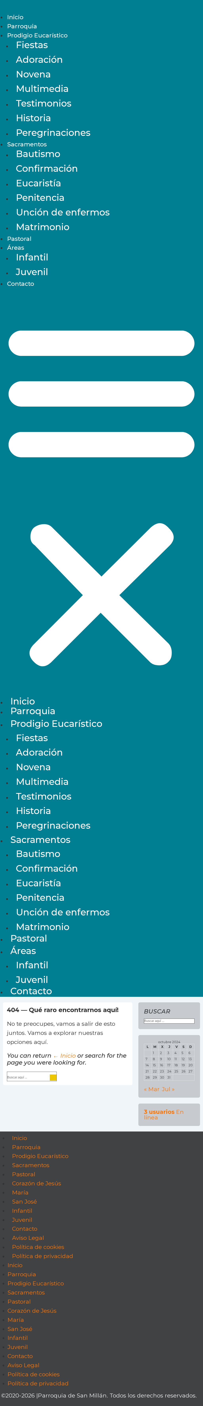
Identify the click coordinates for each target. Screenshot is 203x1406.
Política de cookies (38, 1247)
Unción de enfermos (63, 212)
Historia (33, 118)
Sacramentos (27, 144)
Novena (33, 74)
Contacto (20, 283)
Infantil (32, 257)
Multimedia (42, 88)
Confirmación (47, 168)
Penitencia (40, 197)
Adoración (39, 59)
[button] (101, 493)
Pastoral (19, 238)
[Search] (53, 1077)
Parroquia (22, 26)
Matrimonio (42, 227)
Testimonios (43, 103)
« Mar (152, 1089)
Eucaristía (38, 183)
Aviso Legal (28, 1237)
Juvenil (32, 271)
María (20, 1192)
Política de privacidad (42, 1256)
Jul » (168, 1089)
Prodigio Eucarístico (37, 35)
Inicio (15, 17)
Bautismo (38, 153)
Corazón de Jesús (36, 1183)
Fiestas (32, 45)
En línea (164, 1114)
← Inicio (64, 1055)
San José (24, 1201)
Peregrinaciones (53, 132)
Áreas (15, 247)
